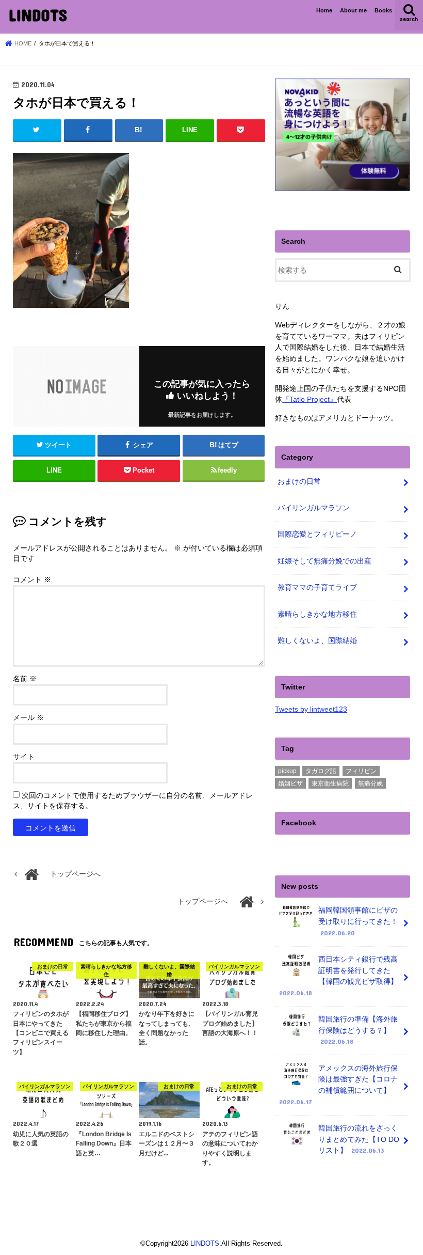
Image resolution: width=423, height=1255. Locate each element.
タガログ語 (320, 771)
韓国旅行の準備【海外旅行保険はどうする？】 (358, 1030)
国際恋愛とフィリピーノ (317, 534)
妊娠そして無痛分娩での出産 (324, 561)
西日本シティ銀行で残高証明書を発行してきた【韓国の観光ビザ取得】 (338, 976)
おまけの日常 (299, 481)
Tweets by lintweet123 (311, 709)
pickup (287, 771)
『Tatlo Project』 (309, 399)
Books (383, 10)
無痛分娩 (370, 783)
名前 (25, 679)
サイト (24, 757)
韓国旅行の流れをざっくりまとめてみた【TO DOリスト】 (358, 1139)
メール (28, 717)
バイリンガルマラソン (314, 508)
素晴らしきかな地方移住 (317, 614)
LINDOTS (37, 14)
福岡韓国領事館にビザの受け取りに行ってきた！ (358, 921)
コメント (32, 580)
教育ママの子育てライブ (317, 587)
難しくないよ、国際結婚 (317, 640)
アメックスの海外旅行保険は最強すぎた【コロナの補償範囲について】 (338, 1085)
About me (353, 10)
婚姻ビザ (290, 783)
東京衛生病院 (330, 783)
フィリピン (361, 771)
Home (324, 10)
